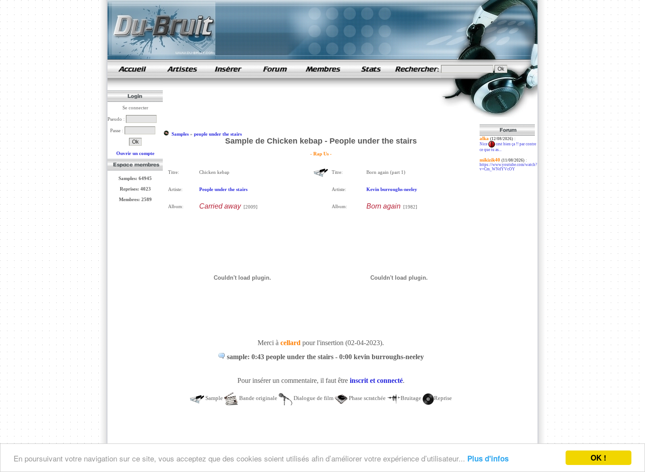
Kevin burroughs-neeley (391, 189)
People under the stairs (223, 189)
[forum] (275, 76)
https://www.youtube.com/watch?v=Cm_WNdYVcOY (508, 166)
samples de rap (132, 68)
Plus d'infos (488, 458)
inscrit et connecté (376, 380)
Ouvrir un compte (135, 153)
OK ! (598, 457)
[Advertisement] (323, 104)
